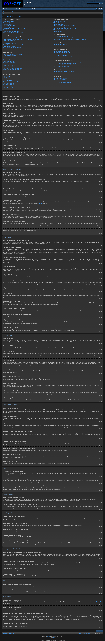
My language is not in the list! (9, 43)
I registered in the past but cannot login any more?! (14, 28)
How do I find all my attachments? (61, 73)
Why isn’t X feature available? (60, 79)
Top (101, 100)
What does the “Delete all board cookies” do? (13, 32)
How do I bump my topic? (8, 71)
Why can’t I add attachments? (9, 64)
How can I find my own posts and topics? (62, 56)
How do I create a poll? (8, 58)
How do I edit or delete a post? (10, 55)
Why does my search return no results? (62, 52)
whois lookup (96, 615)
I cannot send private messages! (60, 36)
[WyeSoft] (13, 3)
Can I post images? (7, 80)
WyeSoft (7, 8)
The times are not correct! (9, 40)
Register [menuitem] (102, 9)
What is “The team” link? (58, 31)
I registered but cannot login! (9, 25)
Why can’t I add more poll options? (11, 59)
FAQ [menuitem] (97, 9)
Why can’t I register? (7, 24)
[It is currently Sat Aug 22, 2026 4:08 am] (101, 13)
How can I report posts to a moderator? (11, 66)
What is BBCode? (7, 76)
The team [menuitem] (81, 633)
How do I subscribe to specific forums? (62, 64)
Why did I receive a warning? (9, 65)
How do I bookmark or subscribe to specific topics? (64, 63)
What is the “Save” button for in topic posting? (13, 68)
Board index (11, 633)
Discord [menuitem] (21, 8)
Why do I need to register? (9, 21)
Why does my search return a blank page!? (63, 54)
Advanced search (102, 3)
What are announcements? (9, 83)
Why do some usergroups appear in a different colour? (65, 28)
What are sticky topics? (8, 84)
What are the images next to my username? (13, 44)
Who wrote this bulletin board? (60, 78)
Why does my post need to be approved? (12, 69)
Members (34, 8)
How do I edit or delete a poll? (9, 61)
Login (10, 11)
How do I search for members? (60, 55)
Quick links (4, 9)
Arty (54, 637)
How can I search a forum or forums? (61, 51)
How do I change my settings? (10, 37)
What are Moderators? (58, 22)
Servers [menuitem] (12, 8)
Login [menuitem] (99, 9)
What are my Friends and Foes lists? (61, 44)
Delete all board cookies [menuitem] (89, 633)
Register (14, 11)
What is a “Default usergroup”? (60, 29)
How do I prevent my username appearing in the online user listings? (18, 39)
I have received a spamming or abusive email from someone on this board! (70, 39)
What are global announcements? (10, 81)
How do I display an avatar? (9, 46)
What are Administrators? (59, 21)
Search (100, 3)
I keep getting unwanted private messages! (63, 37)
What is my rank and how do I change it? (12, 47)
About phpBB (99, 601)
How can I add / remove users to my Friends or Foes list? (66, 46)
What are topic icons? (8, 87)
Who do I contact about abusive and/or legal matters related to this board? (69, 81)
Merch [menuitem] (88, 8)
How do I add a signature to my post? (11, 57)
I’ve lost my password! (8, 29)
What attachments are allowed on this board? (63, 71)
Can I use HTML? (7, 77)
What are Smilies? (7, 79)
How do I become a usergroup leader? (61, 27)
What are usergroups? (58, 24)
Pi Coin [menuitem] (93, 8)
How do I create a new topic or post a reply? (13, 54)
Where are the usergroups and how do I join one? (64, 25)
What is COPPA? (7, 22)
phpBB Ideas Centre (63, 609)
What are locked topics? (8, 86)
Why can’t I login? (7, 27)
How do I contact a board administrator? (62, 82)
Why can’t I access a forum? (9, 62)
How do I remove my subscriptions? (61, 66)
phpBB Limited (40, 601)
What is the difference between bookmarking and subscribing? (67, 62)
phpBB (40, 203)
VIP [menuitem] (16, 8)
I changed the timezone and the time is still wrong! (14, 42)
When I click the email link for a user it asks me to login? (15, 49)
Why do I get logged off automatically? (11, 31)
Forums (27, 8)
